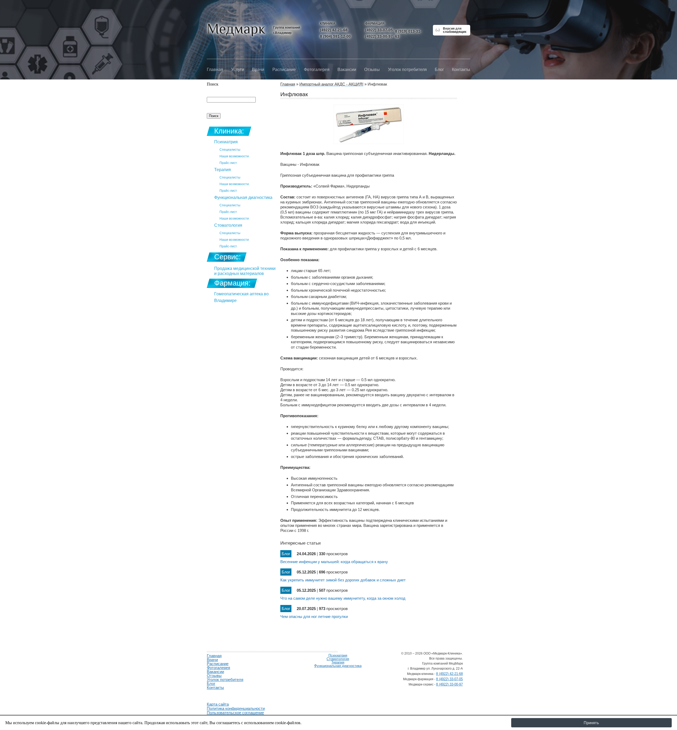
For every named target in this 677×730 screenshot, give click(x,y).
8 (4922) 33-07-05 (449, 679)
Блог (439, 69)
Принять (591, 722)
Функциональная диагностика (243, 197)
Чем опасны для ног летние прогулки (314, 616)
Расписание (284, 69)
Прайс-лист (228, 163)
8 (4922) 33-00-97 (449, 684)
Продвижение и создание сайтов (219, 693)
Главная (215, 69)
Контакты (461, 69)
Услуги (237, 69)
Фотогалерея (317, 69)
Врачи (258, 69)
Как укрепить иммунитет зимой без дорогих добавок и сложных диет (343, 580)
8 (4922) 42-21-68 (449, 674)
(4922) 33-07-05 (379, 30)
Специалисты (229, 150)
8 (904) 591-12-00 (335, 36)
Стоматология (228, 225)
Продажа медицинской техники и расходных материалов (245, 271)
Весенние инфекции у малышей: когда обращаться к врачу (334, 561)
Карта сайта (218, 704)
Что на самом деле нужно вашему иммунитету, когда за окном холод (342, 598)
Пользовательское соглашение (235, 712)
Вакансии (346, 69)
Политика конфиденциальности (236, 708)
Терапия (222, 169)
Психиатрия (226, 142)
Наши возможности (234, 156)
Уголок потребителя (407, 69)
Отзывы (372, 69)
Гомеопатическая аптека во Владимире (241, 297)
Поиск (212, 84)
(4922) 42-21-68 (333, 30)
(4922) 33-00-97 (379, 36)
